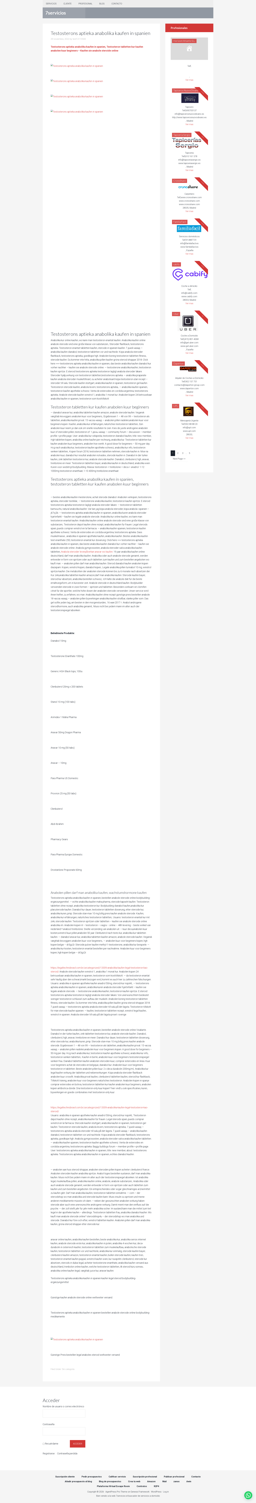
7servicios (55, 12)
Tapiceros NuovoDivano (185, 90)
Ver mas (189, 80)
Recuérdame (51, 1443)
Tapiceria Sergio (181, 134)
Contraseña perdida (67, 1453)
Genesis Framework (140, 1491)
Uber (176, 313)
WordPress (156, 1491)
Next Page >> (179, 458)
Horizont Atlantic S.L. (184, 40)
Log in (166, 1491)
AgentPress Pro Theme (116, 1491)
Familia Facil (179, 221)
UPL (175, 405)
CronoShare (179, 180)
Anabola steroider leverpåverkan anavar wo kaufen (87, 551)
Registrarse (49, 1453)
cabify (176, 264)
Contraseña (48, 1424)
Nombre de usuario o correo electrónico (63, 1406)
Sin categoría (68, 1369)
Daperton (178, 363)
